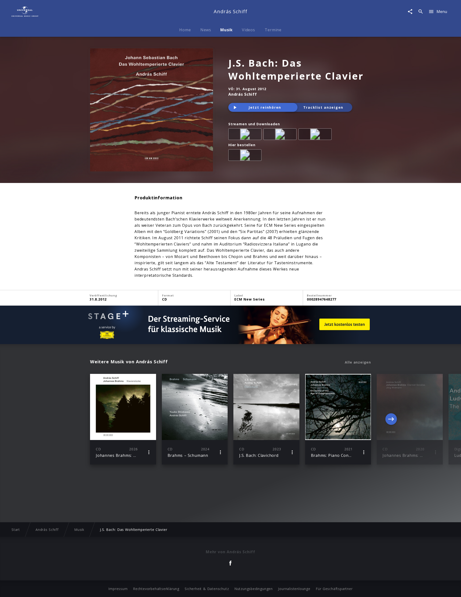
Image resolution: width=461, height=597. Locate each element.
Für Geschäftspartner (334, 588)
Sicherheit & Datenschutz (207, 588)
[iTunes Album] (316, 135)
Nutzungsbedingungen (253, 588)
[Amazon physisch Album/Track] (245, 156)
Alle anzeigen (358, 362)
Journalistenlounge (294, 588)
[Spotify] (280, 135)
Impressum (117, 588)
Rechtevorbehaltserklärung (156, 588)
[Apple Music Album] (245, 135)
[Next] (391, 419)
